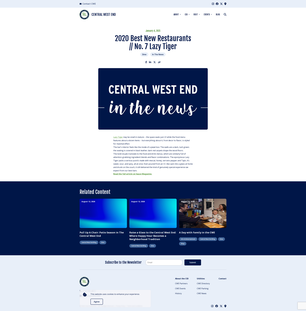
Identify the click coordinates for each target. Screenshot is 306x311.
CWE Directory (203, 283)
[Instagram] (213, 4)
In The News (158, 54)
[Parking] (225, 4)
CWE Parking (202, 288)
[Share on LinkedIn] (150, 62)
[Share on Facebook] (146, 62)
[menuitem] (213, 3)
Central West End (104, 14)
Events (207, 14)
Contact (222, 278)
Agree (97, 301)
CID (186, 14)
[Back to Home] (84, 281)
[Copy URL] (159, 62)
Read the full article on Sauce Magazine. (132, 174)
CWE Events (180, 288)
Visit (196, 14)
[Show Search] (225, 14)
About (176, 14)
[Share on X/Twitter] (154, 62)
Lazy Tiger (118, 137)
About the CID (182, 278)
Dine (144, 54)
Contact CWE (89, 3)
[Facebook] (217, 4)
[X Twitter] (221, 4)
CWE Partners (181, 283)
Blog (218, 14)
